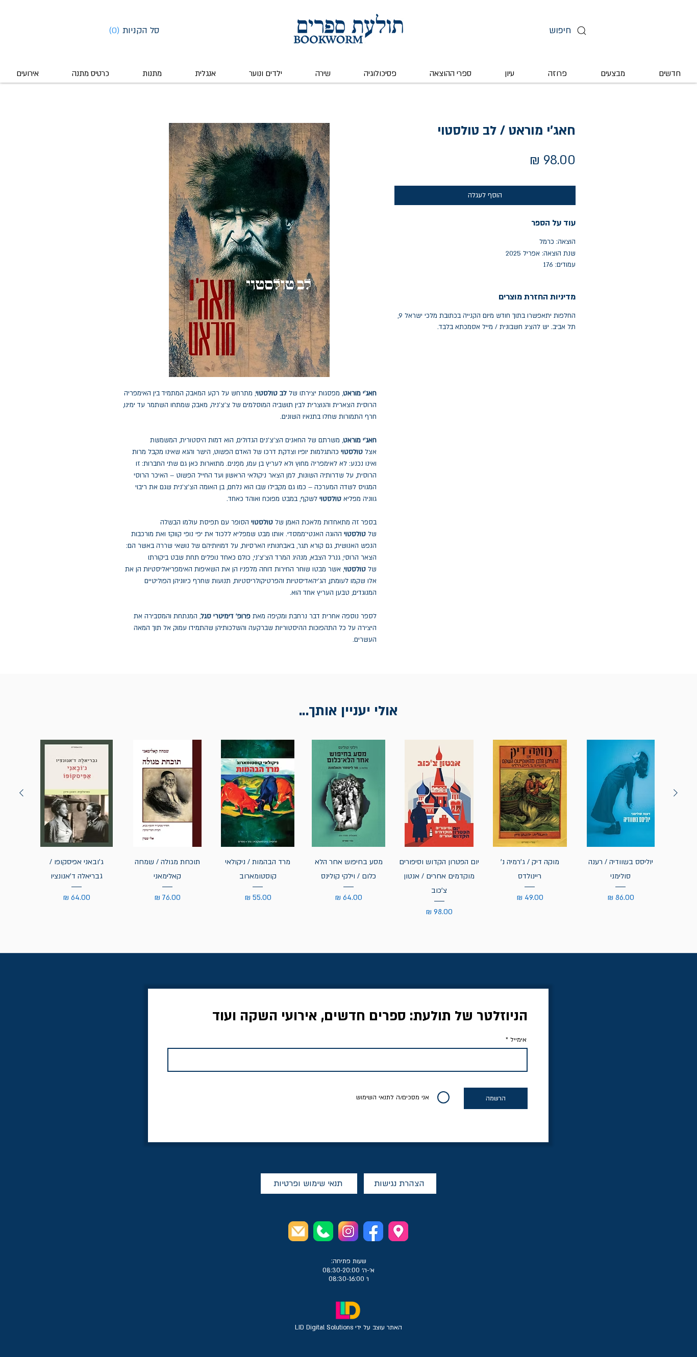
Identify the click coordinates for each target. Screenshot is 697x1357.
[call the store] (323, 1231)
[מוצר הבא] (21, 793)
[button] (138, 30)
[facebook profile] (373, 1231)
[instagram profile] (348, 1231)
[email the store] (298, 1231)
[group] (348, 829)
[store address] (398, 1231)
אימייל (518, 1039)
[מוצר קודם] (675, 793)
